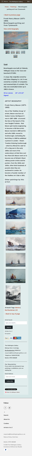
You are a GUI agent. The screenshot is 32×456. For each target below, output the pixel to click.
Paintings (13, 7)
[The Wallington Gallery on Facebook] (5, 407)
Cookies (6, 423)
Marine (17, 307)
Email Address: (9, 373)
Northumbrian (10, 310)
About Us (7, 419)
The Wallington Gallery (14, 444)
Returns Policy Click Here (11, 437)
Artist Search (8, 320)
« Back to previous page (12, 15)
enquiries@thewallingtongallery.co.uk (15, 353)
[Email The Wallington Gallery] (10, 407)
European (7, 333)
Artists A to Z (8, 331)
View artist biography (11, 29)
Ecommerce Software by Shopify (13, 447)
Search (9, 327)
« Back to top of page (12, 314)
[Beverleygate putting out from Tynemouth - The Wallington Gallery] (16, 40)
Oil (16, 310)
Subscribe (10, 381)
